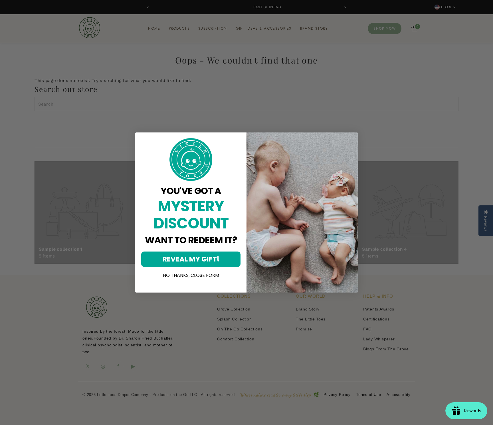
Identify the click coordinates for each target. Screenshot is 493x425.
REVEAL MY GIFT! (191, 259)
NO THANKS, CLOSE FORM (191, 275)
